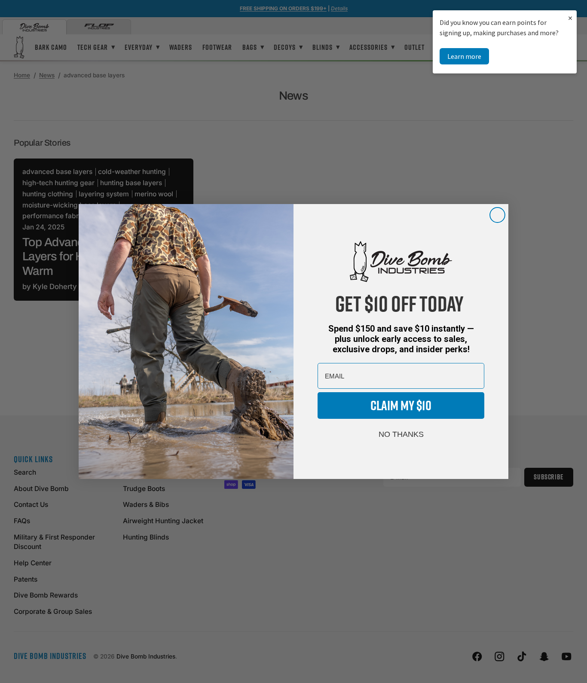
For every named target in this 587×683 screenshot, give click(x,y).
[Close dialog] (497, 215)
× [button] (570, 17)
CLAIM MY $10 (400, 405)
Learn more (464, 56)
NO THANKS (401, 434)
